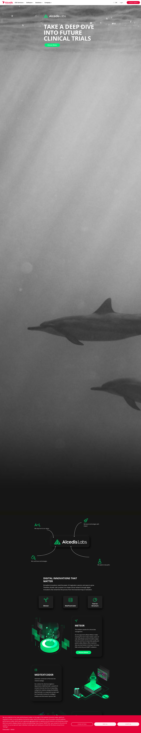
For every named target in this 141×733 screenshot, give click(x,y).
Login (121, 2)
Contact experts (133, 2)
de (114, 2)
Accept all (128, 724)
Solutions (38, 2)
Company (47, 2)
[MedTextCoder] (70, 608)
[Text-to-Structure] (95, 608)
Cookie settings (82, 724)
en (116, 2)
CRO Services (19, 2)
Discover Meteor (52, 45)
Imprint (12, 729)
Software (29, 2)
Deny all (105, 724)
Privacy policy (6, 729)
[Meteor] (46, 608)
